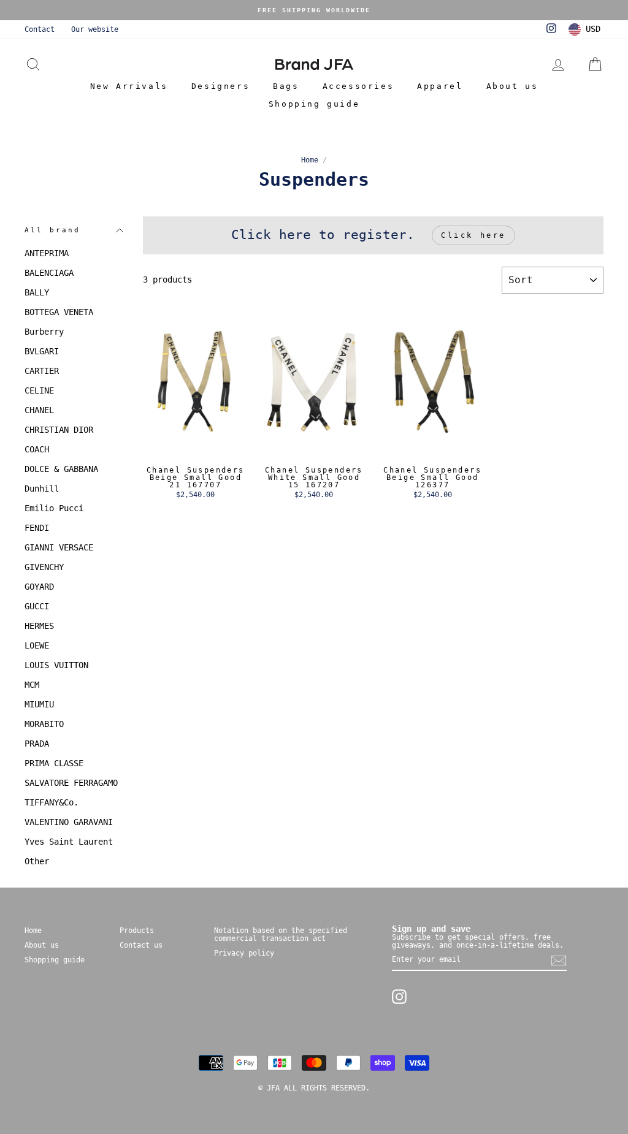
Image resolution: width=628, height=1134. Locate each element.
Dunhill (42, 488)
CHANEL (39, 410)
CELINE (39, 390)
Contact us (141, 945)
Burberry (44, 332)
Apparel (439, 86)
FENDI (37, 528)
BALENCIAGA (49, 273)
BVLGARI (42, 351)
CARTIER (42, 371)
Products (137, 930)
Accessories (358, 86)
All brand (52, 230)
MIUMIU (39, 704)
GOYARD (39, 587)
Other (37, 861)
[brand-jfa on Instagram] (399, 996)
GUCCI (37, 606)
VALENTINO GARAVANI (69, 822)
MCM (32, 685)
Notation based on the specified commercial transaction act (280, 934)
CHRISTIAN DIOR (59, 430)
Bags (286, 86)
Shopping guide (314, 103)
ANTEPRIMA (47, 253)
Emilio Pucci (54, 508)
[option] (314, 10)
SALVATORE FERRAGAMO (71, 783)
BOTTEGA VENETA (59, 312)
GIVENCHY (44, 567)
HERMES (39, 626)
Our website (94, 29)
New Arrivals (129, 86)
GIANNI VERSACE (59, 547)
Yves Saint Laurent (69, 842)
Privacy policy (244, 953)
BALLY (37, 292)
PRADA (37, 743)
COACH (37, 449)
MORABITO (44, 724)
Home (309, 160)
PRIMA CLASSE (54, 763)
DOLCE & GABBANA (61, 469)
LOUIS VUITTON (56, 665)
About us (512, 86)
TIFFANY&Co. (51, 802)
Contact (40, 29)
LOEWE (37, 645)
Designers (220, 86)
